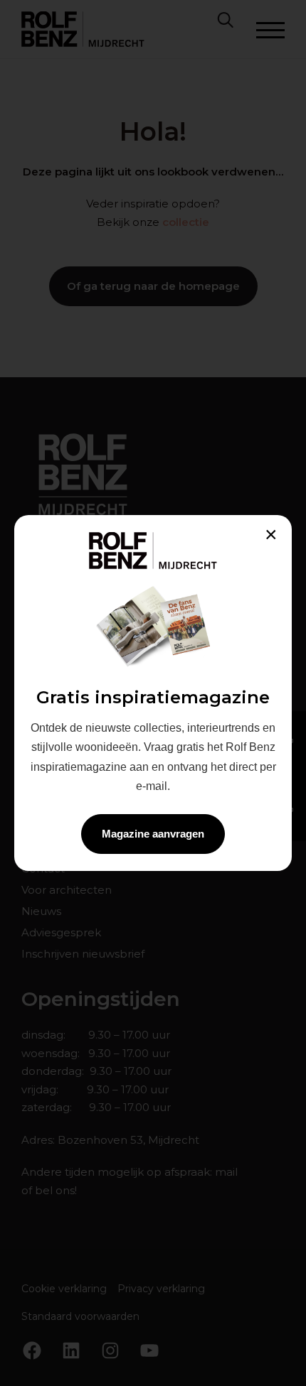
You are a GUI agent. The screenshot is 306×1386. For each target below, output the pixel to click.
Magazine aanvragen (153, 834)
